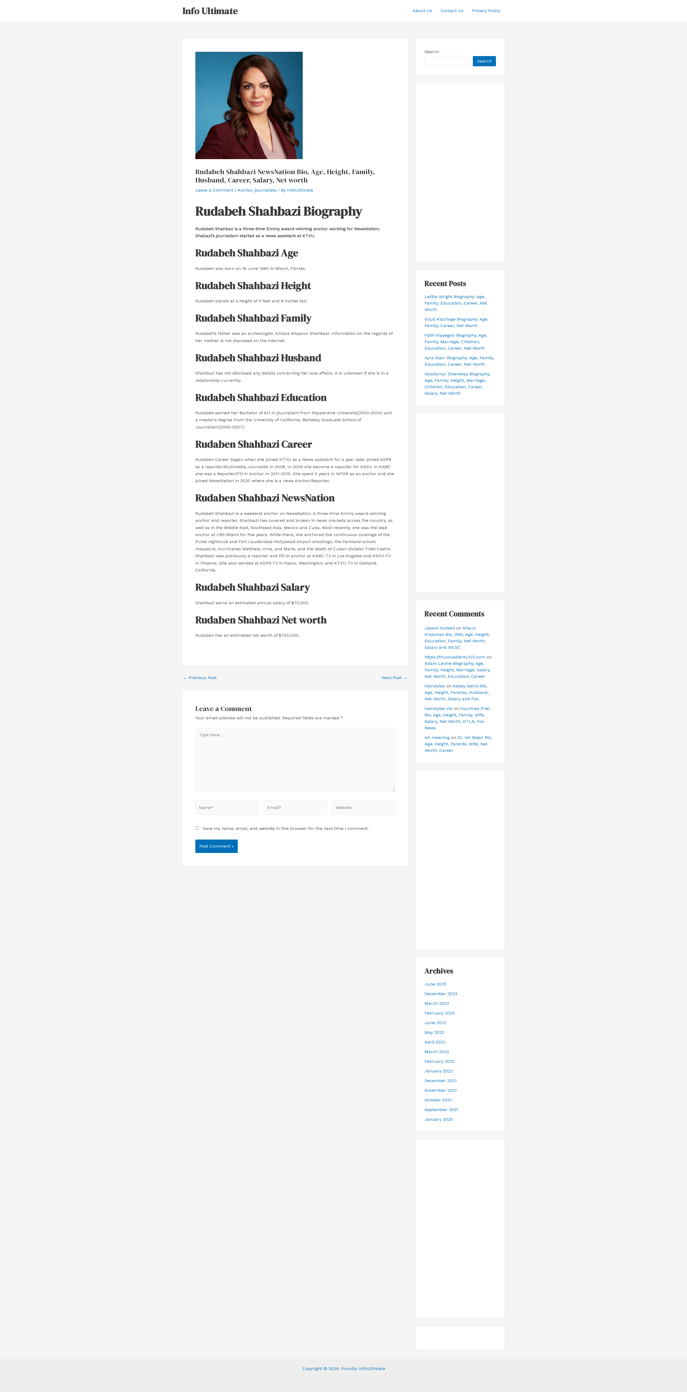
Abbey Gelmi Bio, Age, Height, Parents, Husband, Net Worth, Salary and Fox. (457, 692)
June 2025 (435, 984)
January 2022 (439, 1071)
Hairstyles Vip (438, 708)
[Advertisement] (460, 172)
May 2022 (434, 1032)
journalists (265, 190)
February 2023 (440, 1013)
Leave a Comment (214, 190)
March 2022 (437, 1051)
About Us (422, 10)
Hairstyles (435, 685)
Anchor (244, 190)
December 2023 (441, 993)
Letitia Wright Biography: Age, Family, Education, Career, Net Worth (456, 303)
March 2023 (437, 1003)
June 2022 (435, 1022)
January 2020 (439, 1119)
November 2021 (441, 1090)
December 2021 (441, 1080)
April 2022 (435, 1042)
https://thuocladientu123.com (455, 657)
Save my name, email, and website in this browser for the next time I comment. (286, 828)
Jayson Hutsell (440, 628)
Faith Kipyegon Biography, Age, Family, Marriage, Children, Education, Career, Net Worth (456, 342)
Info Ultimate (210, 10)
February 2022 (440, 1061)
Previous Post (200, 678)
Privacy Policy (486, 10)
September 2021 (441, 1109)
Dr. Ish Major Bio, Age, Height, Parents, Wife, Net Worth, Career (458, 744)
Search (432, 51)
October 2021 (438, 1099)
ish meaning (437, 737)
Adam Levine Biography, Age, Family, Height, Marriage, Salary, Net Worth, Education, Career (458, 670)
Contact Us (452, 10)
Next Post (394, 678)
